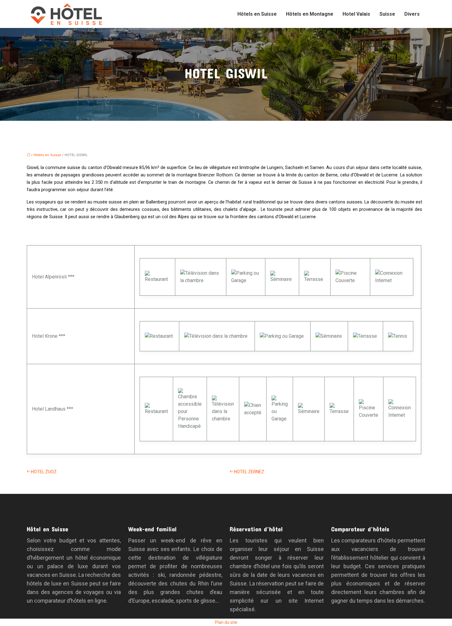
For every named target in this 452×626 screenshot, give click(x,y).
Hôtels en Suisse (257, 14)
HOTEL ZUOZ (44, 471)
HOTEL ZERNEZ (249, 471)
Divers (412, 14)
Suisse (387, 14)
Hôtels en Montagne (309, 14)
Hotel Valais (356, 14)
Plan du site (226, 622)
